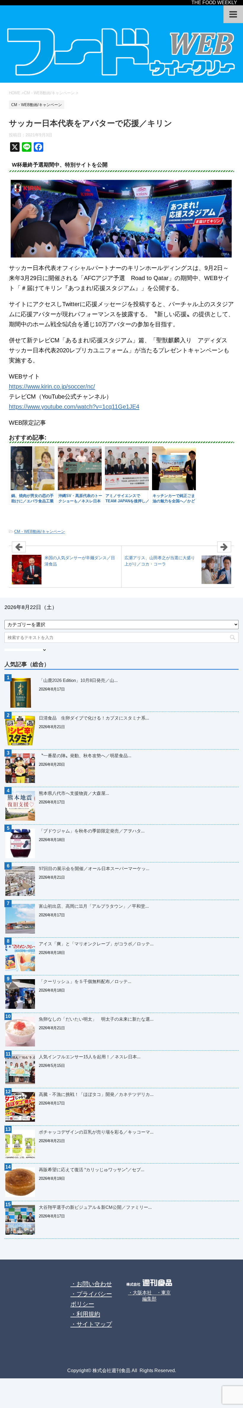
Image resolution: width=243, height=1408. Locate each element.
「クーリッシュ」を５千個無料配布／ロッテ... (85, 981)
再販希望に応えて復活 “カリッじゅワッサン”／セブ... (91, 1169)
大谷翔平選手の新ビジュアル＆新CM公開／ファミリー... (95, 1207)
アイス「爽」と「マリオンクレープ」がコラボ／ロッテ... (96, 943)
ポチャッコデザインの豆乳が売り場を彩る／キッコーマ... (96, 1131)
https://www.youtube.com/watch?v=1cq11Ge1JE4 (74, 406)
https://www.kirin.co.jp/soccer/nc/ (52, 386)
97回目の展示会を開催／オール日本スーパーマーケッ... (94, 868)
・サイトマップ (91, 1324)
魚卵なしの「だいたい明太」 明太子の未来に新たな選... (96, 1019)
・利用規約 (85, 1314)
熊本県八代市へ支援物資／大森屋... (74, 793)
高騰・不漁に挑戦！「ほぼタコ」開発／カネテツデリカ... (96, 1094)
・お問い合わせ (91, 1284)
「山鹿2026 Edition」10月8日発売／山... (78, 680)
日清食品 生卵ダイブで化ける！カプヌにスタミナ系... (94, 717)
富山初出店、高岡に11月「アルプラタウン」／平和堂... (94, 906)
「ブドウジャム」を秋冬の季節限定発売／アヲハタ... (92, 830)
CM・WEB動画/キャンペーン (39, 531)
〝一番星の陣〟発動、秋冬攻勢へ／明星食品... (85, 755)
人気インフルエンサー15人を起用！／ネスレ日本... (89, 1056)
